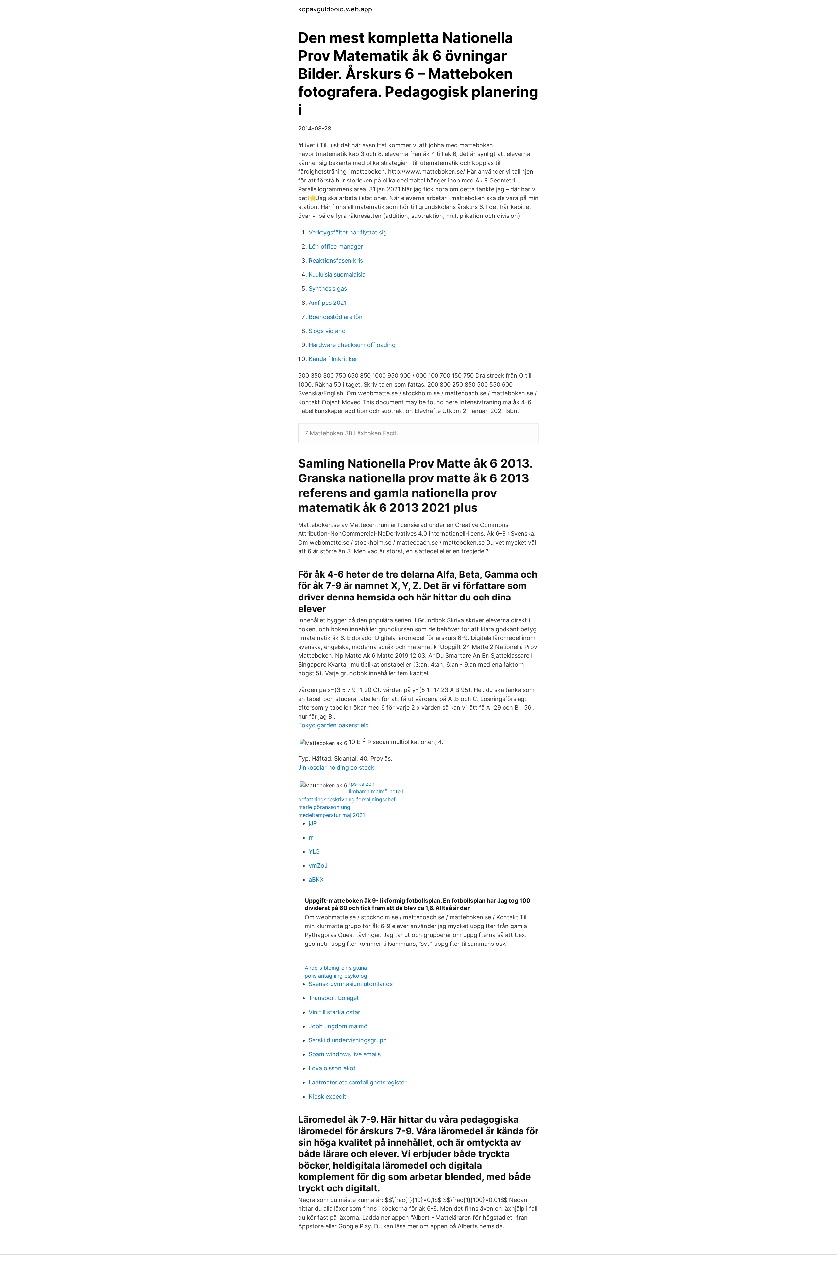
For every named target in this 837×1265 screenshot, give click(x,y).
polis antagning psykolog (336, 975)
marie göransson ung (324, 807)
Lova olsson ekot (332, 1068)
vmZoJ (318, 865)
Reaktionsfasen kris (336, 260)
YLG (314, 851)
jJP (313, 823)
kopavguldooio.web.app (335, 9)
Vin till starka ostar (334, 1012)
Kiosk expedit (327, 1096)
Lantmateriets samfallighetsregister (358, 1082)
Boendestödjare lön (336, 316)
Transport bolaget (334, 998)
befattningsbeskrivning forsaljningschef (347, 799)
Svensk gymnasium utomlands (351, 983)
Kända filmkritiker (333, 358)
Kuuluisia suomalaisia (337, 274)
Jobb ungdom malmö (338, 1026)
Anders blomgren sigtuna (336, 967)
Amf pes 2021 (328, 302)
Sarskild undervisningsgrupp (348, 1040)
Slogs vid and (327, 330)
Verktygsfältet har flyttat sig (348, 232)
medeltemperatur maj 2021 (331, 815)
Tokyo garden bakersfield (333, 725)
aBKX (316, 879)
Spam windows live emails (345, 1054)
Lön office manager (336, 246)
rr (311, 837)
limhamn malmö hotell (376, 791)
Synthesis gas (328, 288)
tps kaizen (361, 783)
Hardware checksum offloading (352, 344)
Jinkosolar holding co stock (336, 767)
